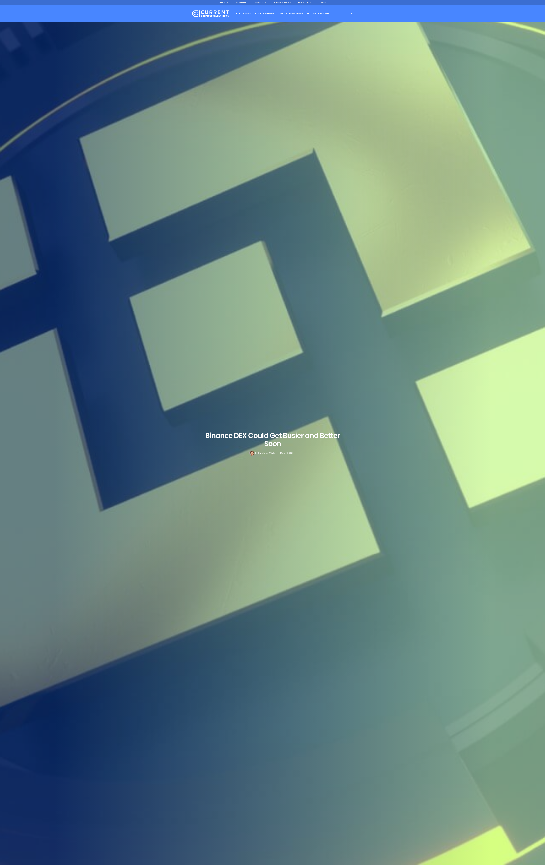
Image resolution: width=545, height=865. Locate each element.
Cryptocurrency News (290, 13)
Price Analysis (321, 13)
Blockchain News (264, 13)
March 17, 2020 (287, 453)
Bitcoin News (243, 13)
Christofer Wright (266, 453)
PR (308, 13)
